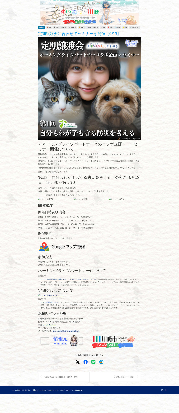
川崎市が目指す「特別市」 (124, 377)
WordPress (78, 390)
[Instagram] (162, 390)
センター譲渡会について (50, 302)
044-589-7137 (49, 325)
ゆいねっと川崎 (31, 390)
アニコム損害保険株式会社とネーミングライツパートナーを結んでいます (69, 279)
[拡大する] (67, 201)
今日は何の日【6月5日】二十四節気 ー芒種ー (61, 377)
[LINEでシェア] (93, 362)
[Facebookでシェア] (85, 362)
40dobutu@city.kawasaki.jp (66, 331)
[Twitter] (165, 390)
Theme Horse (52, 390)
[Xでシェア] (77, 362)
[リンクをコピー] (101, 362)
